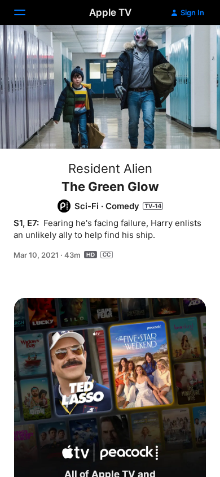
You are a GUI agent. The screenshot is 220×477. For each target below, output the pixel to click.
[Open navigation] (26, 12)
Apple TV (110, 12)
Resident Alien (110, 168)
